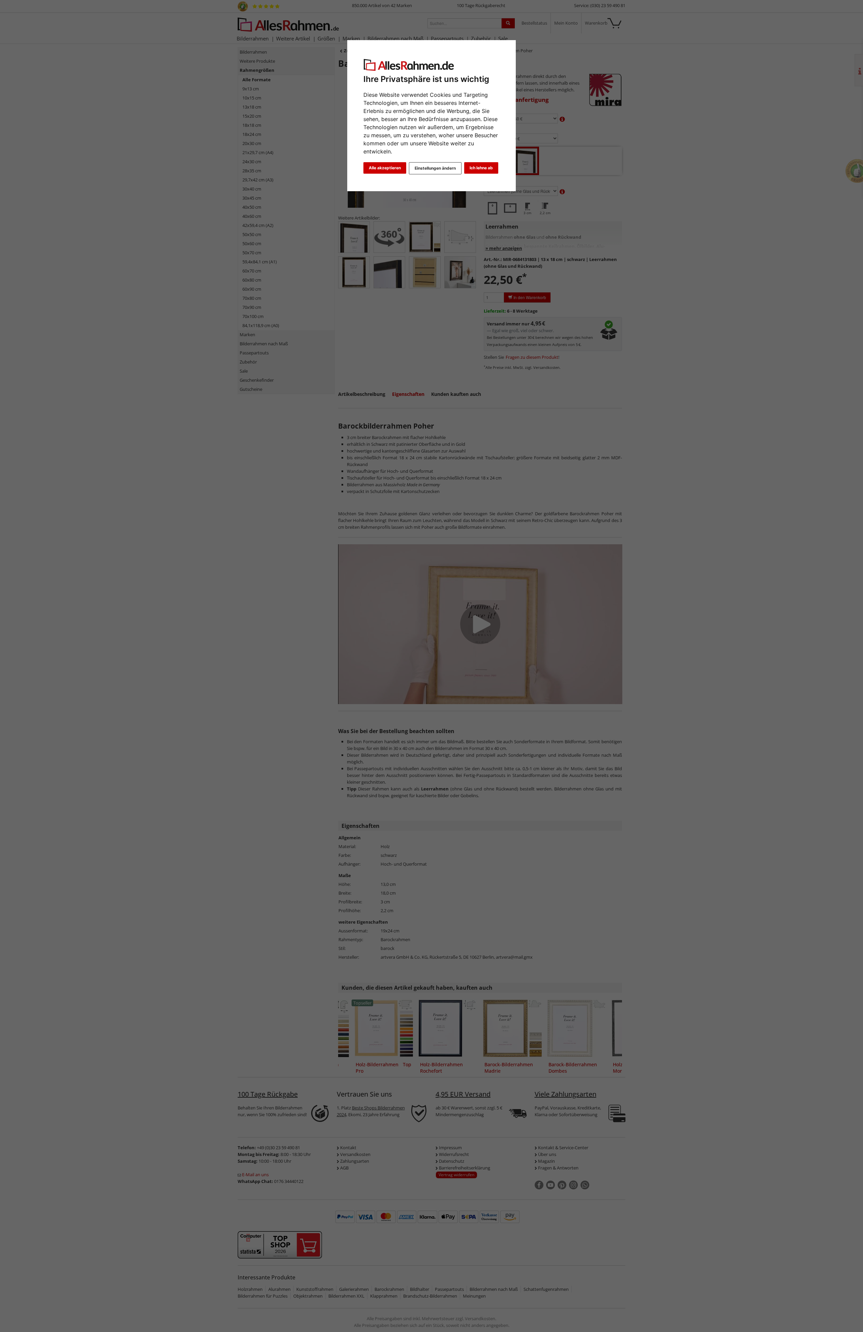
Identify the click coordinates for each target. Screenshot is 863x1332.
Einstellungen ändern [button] (435, 168)
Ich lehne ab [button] (481, 167)
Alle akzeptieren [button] (385, 167)
